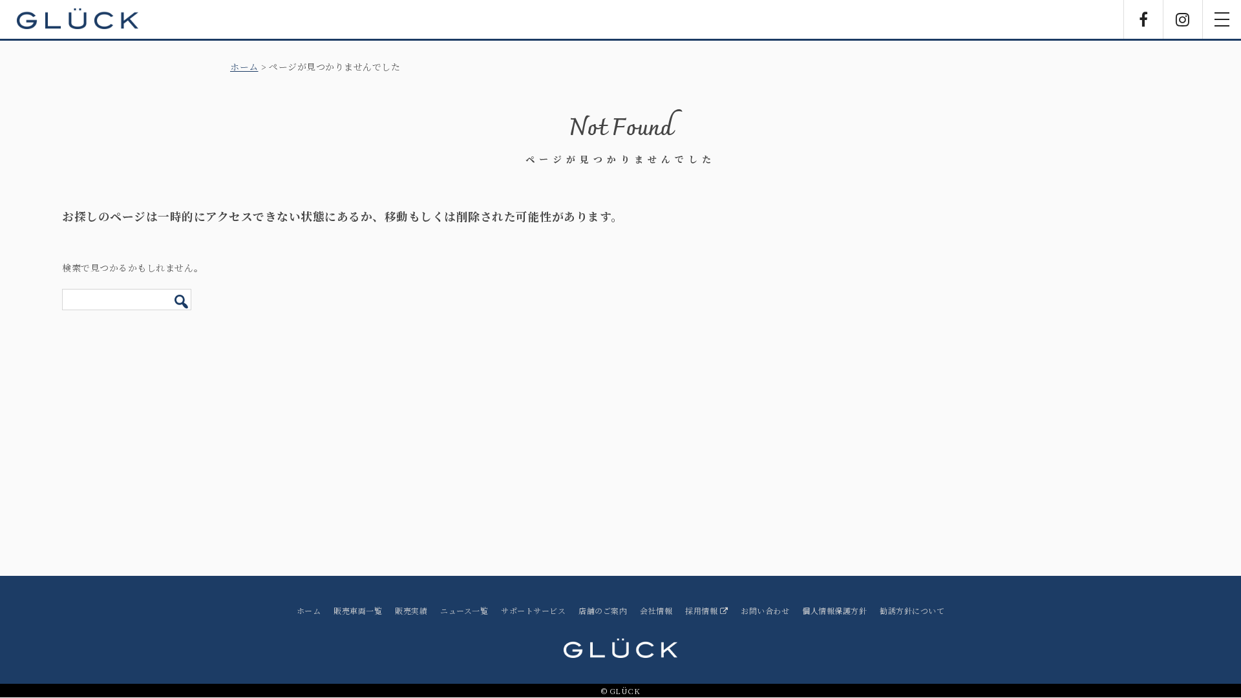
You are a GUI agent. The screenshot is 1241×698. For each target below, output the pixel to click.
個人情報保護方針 (834, 610)
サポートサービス (533, 610)
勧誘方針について (912, 610)
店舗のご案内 (602, 610)
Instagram (1182, 19)
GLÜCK (77, 19)
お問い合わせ (765, 610)
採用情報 (702, 610)
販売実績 (411, 610)
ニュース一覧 (464, 610)
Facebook (1143, 19)
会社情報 (656, 610)
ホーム (244, 66)
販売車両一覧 (358, 610)
